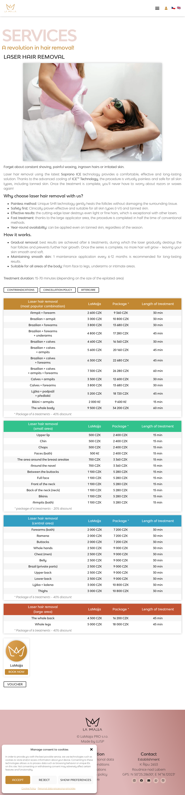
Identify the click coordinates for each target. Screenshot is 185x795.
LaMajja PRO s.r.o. (94, 736)
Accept (17, 779)
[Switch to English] (179, 7)
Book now (16, 671)
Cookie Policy (28, 788)
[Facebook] (141, 780)
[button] (91, 749)
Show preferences (75, 779)
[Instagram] (134, 780)
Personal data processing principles (57, 788)
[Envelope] (148, 780)
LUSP (100, 741)
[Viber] (163, 780)
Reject (44, 779)
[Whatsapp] (156, 780)
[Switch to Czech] (173, 7)
